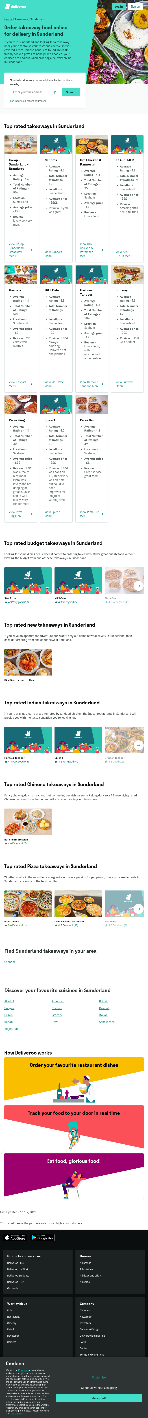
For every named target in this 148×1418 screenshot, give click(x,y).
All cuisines (86, 1269)
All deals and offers (91, 1275)
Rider (10, 1310)
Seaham (9, 962)
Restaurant (13, 1316)
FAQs (83, 1342)
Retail (10, 1329)
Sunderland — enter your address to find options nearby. (41, 82)
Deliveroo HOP (15, 1282)
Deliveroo (15, 6)
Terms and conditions (92, 1354)
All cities (85, 1282)
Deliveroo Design (89, 1329)
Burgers (9, 1008)
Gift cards (12, 1288)
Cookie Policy (16, 1413)
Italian (103, 1015)
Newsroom (86, 1316)
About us (85, 1310)
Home (8, 19)
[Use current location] (54, 92)
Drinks (8, 1015)
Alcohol (9, 1001)
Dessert (104, 1008)
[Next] (139, 586)
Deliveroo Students (18, 1275)
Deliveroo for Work (17, 1269)
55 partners (23, 1370)
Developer (13, 1335)
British (103, 1001)
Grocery (57, 1015)
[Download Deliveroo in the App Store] (15, 1237)
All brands (85, 1263)
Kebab (8, 1022)
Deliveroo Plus (15, 1263)
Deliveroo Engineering (92, 1335)
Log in (13, 101)
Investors (85, 1323)
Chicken (57, 1008)
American (58, 1001)
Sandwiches (107, 1022)
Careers (11, 1342)
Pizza (55, 1022)
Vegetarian (11, 1029)
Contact (84, 1348)
